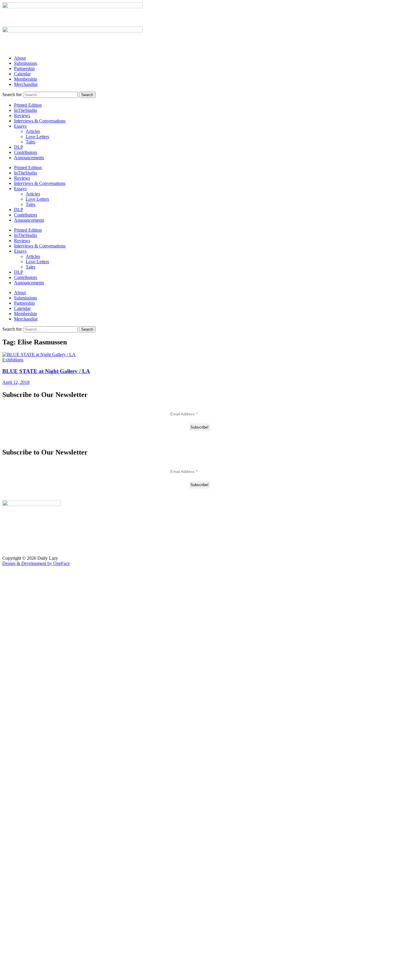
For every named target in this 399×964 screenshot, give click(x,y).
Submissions (25, 63)
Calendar (22, 73)
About (20, 58)
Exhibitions (12, 359)
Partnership (24, 68)
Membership (25, 79)
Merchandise (26, 84)
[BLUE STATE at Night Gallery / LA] (39, 354)
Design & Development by (36, 563)
